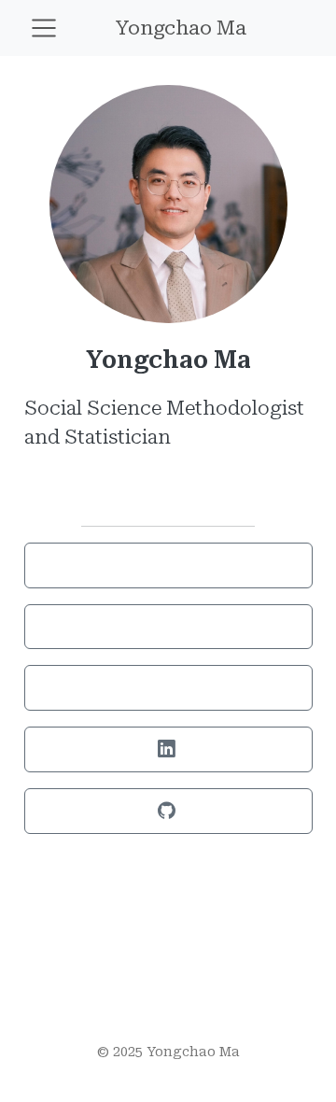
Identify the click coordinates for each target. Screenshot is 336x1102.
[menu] (44, 28)
